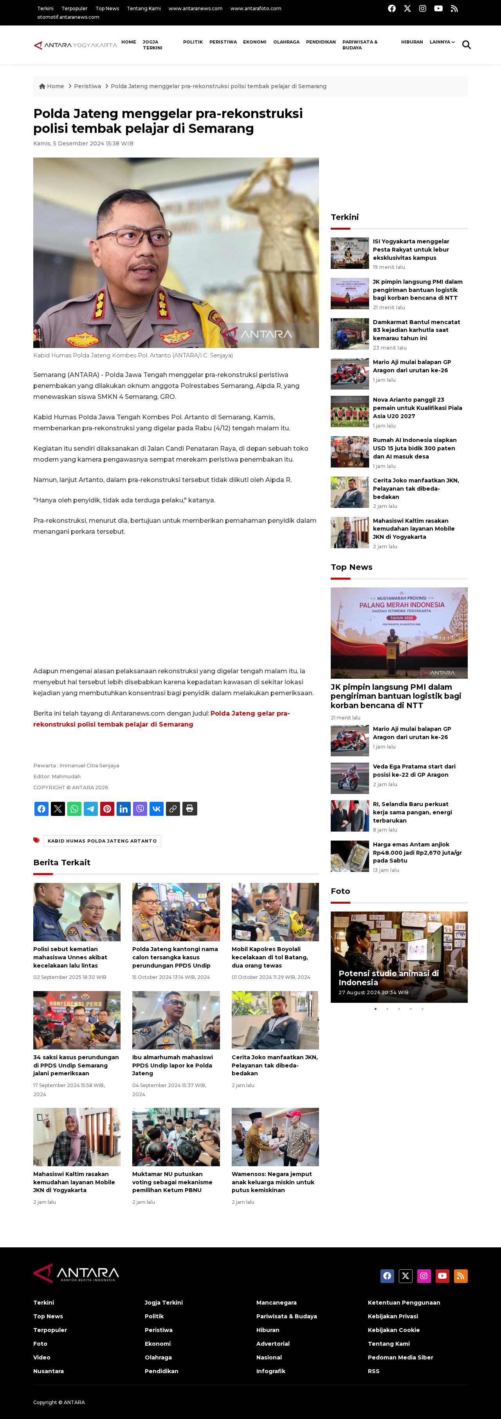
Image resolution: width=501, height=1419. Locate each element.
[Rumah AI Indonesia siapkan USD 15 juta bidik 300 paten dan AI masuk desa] (350, 451)
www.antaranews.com (196, 8)
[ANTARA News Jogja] (75, 44)
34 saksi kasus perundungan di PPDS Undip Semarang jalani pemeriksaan (76, 1065)
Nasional (269, 1357)
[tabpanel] (399, 957)
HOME (128, 42)
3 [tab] (399, 1009)
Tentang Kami (144, 8)
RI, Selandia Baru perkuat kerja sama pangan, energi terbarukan (412, 812)
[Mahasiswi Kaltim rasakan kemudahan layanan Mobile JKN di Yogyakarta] (77, 1136)
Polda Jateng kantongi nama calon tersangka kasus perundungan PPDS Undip (175, 957)
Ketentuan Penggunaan (404, 1302)
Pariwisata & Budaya (360, 45)
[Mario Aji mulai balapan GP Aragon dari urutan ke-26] (350, 373)
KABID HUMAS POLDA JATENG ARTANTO (102, 841)
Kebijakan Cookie (394, 1330)
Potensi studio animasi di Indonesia (389, 978)
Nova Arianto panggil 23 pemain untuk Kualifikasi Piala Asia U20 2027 (417, 408)
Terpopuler (74, 8)
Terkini (45, 8)
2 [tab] (387, 1009)
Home (55, 86)
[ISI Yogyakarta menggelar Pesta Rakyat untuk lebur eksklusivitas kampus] (350, 252)
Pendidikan (321, 42)
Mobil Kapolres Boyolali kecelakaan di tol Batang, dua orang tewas (270, 957)
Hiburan (412, 42)
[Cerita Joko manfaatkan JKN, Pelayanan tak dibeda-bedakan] (275, 1020)
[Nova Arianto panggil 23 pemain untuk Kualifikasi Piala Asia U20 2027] (350, 411)
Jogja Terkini (152, 45)
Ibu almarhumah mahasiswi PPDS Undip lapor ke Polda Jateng (172, 1065)
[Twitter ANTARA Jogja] (407, 8)
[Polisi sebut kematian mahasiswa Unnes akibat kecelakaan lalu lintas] (77, 911)
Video (41, 1357)
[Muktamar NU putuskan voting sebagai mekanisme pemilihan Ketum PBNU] (176, 1136)
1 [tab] (376, 1009)
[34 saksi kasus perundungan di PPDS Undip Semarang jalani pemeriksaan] (77, 1020)
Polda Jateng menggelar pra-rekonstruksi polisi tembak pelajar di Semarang (218, 86)
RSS (374, 1371)
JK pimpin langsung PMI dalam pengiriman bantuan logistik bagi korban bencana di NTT (418, 290)
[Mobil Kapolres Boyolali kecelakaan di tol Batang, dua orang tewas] (275, 911)
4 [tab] (411, 1009)
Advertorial (273, 1343)
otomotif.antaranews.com (68, 17)
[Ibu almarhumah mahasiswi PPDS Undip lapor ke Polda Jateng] (176, 1020)
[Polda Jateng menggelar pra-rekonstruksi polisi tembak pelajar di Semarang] (399, 632)
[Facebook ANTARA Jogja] (392, 8)
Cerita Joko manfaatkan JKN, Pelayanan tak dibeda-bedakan (275, 1065)
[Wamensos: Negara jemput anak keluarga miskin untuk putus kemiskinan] (275, 1136)
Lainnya (440, 42)
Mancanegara (276, 1302)
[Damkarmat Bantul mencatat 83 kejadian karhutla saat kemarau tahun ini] (350, 333)
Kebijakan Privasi (393, 1316)
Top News (107, 8)
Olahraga (286, 42)
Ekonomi (255, 42)
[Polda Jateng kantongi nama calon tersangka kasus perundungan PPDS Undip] (176, 911)
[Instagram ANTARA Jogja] (422, 8)
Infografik (270, 1371)
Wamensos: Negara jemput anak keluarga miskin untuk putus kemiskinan (273, 1182)
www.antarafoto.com (256, 8)
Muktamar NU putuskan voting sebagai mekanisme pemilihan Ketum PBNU (172, 1182)
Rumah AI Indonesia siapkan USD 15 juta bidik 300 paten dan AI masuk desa (415, 448)
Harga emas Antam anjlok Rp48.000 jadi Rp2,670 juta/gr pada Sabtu (417, 852)
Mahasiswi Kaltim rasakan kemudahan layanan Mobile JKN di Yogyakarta (74, 1182)
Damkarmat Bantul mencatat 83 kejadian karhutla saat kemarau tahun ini (416, 330)
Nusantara (48, 1371)
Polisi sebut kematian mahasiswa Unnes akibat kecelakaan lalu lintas (70, 957)
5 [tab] (423, 1009)
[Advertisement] (176, 601)
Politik (193, 42)
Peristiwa (223, 42)
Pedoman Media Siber (400, 1357)
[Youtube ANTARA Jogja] (438, 8)
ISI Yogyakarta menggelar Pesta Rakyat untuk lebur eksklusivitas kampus (411, 249)
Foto (340, 891)
